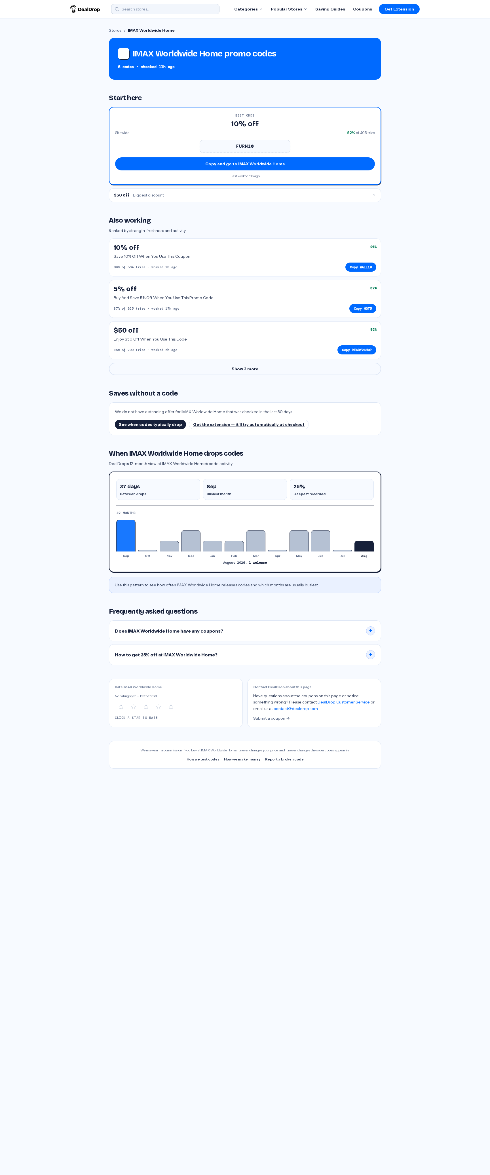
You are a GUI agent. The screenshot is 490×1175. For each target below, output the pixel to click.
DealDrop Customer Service (344, 702)
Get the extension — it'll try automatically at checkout (249, 424)
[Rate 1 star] (121, 707)
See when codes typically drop (150, 424)
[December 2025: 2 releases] (190, 540)
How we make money (242, 759)
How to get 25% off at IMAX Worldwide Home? (243, 654)
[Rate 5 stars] (171, 707)
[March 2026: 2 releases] (255, 540)
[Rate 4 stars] (158, 707)
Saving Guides (330, 9)
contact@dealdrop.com (296, 708)
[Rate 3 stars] (146, 707)
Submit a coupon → (271, 718)
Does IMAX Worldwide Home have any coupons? (243, 630)
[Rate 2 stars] (133, 707)
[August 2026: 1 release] (364, 546)
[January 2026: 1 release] (212, 546)
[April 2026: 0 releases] (277, 550)
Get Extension (399, 9)
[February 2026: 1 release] (234, 546)
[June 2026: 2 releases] (320, 540)
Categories (246, 9)
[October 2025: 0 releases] (147, 550)
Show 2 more (245, 368)
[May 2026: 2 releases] (299, 540)
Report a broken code (284, 759)
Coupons (362, 9)
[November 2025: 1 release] (169, 546)
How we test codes (203, 759)
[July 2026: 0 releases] (342, 550)
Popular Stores (286, 9)
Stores (115, 30)
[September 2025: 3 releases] (126, 535)
